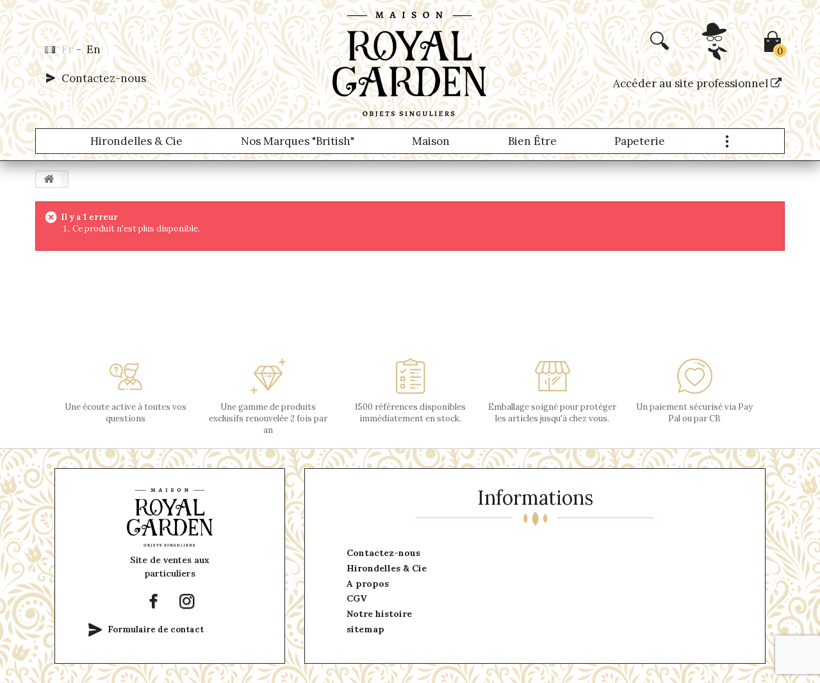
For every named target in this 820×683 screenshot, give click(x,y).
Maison (431, 141)
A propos (368, 583)
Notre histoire (379, 614)
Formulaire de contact (156, 629)
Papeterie (639, 141)
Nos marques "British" (297, 141)
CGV (357, 598)
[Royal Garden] (410, 64)
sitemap (365, 629)
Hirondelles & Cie (136, 141)
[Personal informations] (715, 55)
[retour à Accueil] (49, 179)
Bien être (532, 141)
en (93, 49)
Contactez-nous (104, 78)
